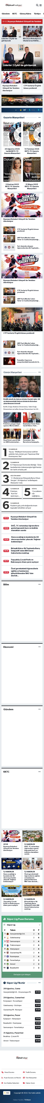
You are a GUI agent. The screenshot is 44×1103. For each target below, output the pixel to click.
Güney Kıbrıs (25, 14)
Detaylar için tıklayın (22, 975)
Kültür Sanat (16, 475)
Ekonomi (8, 647)
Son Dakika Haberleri (11, 1083)
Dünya (34, 488)
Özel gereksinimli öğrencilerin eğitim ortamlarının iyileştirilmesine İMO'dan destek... (32, 877)
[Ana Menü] (40, 5)
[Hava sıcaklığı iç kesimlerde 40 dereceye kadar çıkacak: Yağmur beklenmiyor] (11, 863)
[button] (40, 99)
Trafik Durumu (31, 1072)
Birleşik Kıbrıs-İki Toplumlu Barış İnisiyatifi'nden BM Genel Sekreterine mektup (25, 550)
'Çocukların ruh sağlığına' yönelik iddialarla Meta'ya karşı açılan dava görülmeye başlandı (37, 493)
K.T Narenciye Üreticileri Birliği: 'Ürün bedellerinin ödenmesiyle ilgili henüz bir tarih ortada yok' (25, 467)
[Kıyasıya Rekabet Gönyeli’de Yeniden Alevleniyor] (11, 836)
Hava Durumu (9, 1072)
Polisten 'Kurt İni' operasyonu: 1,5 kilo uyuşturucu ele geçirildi (15, 493)
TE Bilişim (27, 1100)
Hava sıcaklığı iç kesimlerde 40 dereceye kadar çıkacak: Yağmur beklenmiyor (26, 539)
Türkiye (37, 14)
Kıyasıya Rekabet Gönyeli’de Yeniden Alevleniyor (11, 848)
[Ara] (37, 5)
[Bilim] (39, 585)
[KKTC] (39, 772)
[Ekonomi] (39, 647)
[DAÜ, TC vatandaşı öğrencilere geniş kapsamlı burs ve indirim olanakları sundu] (32, 836)
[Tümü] (39, 118)
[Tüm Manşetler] (39, 372)
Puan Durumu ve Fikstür (12, 1078)
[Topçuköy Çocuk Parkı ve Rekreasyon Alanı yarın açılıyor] (11, 891)
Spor (5, 844)
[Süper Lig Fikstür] (39, 983)
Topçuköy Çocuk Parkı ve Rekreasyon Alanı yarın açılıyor (11, 903)
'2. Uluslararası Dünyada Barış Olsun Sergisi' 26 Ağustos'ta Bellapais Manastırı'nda (25, 480)
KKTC (14, 14)
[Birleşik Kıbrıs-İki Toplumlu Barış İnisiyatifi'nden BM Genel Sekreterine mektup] (32, 891)
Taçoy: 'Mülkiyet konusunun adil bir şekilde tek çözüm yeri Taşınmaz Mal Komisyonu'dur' (24, 454)
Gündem (6, 14)
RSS (7, 1093)
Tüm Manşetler (31, 1078)
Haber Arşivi (30, 1083)
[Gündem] (39, 709)
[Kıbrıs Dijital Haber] (13, 5)
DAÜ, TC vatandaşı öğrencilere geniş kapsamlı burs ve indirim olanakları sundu (25, 528)
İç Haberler (13, 449)
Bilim (6, 584)
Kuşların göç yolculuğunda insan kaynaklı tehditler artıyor (23, 507)
